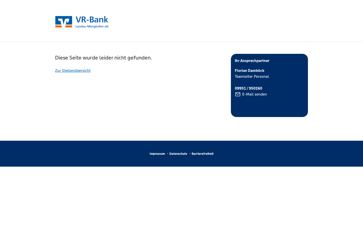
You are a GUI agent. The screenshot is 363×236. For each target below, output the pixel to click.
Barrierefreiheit (203, 154)
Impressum (157, 154)
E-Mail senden (254, 94)
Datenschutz (178, 154)
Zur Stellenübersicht (73, 70)
